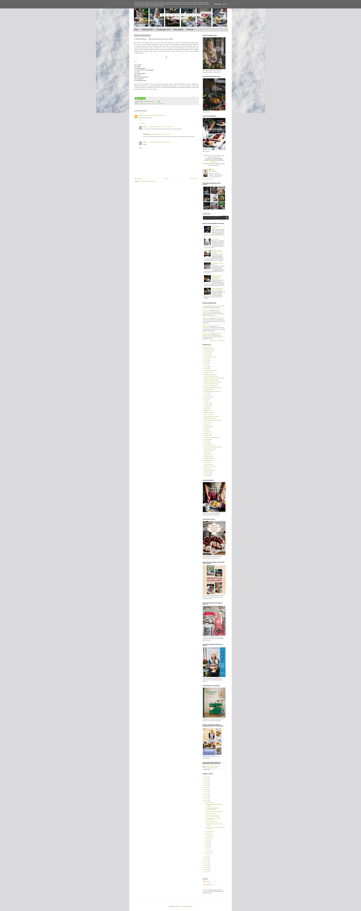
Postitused (207, 881)
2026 (205, 776)
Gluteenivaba (207, 349)
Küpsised (206, 395)
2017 (205, 796)
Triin (204, 306)
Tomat (205, 462)
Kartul (205, 368)
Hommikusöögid (142, 103)
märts (207, 849)
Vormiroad (207, 474)
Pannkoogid (207, 426)
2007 (205, 871)
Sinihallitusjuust (208, 445)
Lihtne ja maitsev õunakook (216, 227)
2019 (205, 791)
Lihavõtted (207, 403)
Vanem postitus (194, 178)
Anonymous (206, 310)
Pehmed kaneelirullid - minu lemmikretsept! (217, 289)
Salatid (206, 441)
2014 (205, 856)
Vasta (140, 120)
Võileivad (206, 476)
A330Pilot (181, 906)
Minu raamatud (178, 30)
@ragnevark (214, 162)
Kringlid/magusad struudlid (211, 391)
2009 (205, 867)
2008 (205, 869)
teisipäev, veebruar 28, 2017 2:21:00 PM (160, 134)
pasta (205, 428)
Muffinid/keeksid (208, 418)
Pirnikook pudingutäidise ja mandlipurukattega (212, 808)
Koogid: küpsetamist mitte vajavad (213, 378)
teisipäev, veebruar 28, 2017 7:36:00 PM (159, 142)
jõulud (148, 103)
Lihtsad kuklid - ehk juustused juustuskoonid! (213, 818)
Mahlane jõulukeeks (210, 813)
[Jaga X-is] (140, 101)
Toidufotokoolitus (147, 30)
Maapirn (206, 408)
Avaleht (166, 178)
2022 (205, 785)
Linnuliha (206, 405)
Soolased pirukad (160, 103)
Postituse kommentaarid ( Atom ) (147, 181)
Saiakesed (152, 103)
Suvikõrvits (207, 456)
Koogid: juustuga (208, 374)
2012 (205, 860)
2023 (205, 783)
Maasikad (206, 410)
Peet (205, 430)
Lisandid (206, 406)
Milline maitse (207, 414)
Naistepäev (207, 422)
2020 (205, 789)
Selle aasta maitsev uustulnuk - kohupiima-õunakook (217, 252)
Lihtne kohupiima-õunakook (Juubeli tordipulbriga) (216, 277)
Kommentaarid (209, 884)
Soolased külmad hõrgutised (211, 447)
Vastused (142, 123)
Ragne (145, 126)
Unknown (141, 115)
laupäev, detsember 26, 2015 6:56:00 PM (154, 115)
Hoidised (206, 355)
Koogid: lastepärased (209, 380)
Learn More (217, 4)
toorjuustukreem (208, 466)
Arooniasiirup (215, 239)
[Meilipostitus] (158, 101)
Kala (205, 364)
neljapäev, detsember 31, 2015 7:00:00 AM (160, 126)
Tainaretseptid (208, 458)
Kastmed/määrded (209, 370)
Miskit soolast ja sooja (209, 416)
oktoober (208, 833)
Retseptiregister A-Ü (163, 30)
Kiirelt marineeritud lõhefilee (212, 816)
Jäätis (205, 362)
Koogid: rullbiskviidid (209, 383)
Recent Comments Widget (219, 340)
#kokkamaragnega (209, 160)
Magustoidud (207, 412)
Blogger (190, 906)
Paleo (205, 424)
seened (206, 443)
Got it (225, 4)
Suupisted (206, 454)
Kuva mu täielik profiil (208, 179)
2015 (205, 800)
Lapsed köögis (208, 397)
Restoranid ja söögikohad (210, 437)
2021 (205, 787)
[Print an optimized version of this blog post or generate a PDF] (140, 99)
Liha (205, 401)
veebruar (208, 851)
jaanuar (208, 853)
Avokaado (206, 347)
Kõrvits (206, 393)
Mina (136, 30)
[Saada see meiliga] (136, 101)
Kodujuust (206, 372)
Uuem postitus (138, 178)
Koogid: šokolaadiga (209, 385)
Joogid (206, 358)
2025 (205, 778)
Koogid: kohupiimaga (209, 376)
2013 (205, 858)
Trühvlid (206, 468)
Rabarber (206, 435)
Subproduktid (207, 451)
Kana (205, 366)
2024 (205, 780)
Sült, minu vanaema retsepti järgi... (214, 811)
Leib (205, 399)
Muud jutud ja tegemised (210, 420)
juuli (207, 840)
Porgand (206, 431)
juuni (207, 842)
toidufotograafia (208, 460)
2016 (205, 798)
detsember (208, 802)
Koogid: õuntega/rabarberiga (211, 387)
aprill (207, 847)
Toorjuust (206, 464)
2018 (205, 794)
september (208, 836)
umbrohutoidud (208, 470)
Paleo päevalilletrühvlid (211, 821)
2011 (205, 863)
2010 (205, 865)
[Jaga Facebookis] (142, 101)
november (208, 831)
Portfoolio (190, 30)
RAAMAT (206, 433)
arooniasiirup (216, 306)
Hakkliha (206, 353)
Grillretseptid (207, 351)
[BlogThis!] (138, 101)
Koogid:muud (207, 389)
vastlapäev (207, 472)
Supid (205, 453)
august (207, 838)
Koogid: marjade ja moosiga (211, 382)
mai (207, 844)
